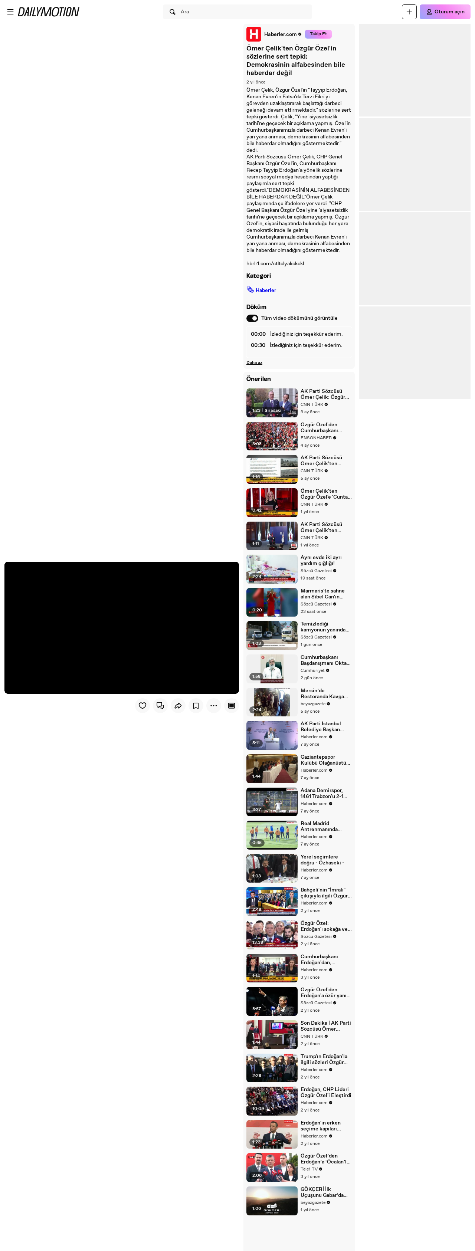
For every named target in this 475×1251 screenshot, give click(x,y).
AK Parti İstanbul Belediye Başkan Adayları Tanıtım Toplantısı (321, 727)
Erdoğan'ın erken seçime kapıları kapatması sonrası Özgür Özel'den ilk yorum (322, 1126)
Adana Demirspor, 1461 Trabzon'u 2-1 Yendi (322, 793)
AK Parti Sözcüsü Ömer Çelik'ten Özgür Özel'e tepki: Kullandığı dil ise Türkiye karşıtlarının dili (324, 461)
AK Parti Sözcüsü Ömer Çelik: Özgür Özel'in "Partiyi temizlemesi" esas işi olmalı (326, 394)
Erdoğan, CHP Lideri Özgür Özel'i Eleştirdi (326, 1093)
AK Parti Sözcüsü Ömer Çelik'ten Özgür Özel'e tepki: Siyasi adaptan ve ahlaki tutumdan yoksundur (323, 527)
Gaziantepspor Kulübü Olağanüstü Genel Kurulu (323, 760)
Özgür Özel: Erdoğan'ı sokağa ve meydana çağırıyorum (324, 926)
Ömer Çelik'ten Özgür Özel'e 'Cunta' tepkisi (325, 494)
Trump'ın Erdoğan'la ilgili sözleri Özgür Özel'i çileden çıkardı (326, 1060)
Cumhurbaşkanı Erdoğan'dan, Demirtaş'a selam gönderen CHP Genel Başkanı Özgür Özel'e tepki (326, 960)
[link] (274, 34)
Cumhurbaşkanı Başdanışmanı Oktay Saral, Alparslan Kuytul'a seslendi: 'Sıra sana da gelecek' (326, 660)
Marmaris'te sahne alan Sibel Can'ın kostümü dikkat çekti (323, 594)
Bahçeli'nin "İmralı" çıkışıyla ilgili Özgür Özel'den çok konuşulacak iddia (324, 893)
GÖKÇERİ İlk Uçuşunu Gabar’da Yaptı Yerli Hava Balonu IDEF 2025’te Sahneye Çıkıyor (325, 1192)
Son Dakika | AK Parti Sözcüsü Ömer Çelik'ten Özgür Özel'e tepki (326, 1026)
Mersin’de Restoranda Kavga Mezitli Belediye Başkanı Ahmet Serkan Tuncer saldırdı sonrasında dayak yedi (323, 694)
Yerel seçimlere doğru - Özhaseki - (322, 860)
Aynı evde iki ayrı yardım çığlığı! (321, 561)
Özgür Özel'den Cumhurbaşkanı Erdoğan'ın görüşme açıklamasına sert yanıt (324, 428)
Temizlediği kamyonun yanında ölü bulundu (323, 627)
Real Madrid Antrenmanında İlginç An (319, 827)
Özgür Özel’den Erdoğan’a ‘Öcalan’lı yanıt (324, 1159)
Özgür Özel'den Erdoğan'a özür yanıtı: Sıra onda (326, 993)
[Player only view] (231, 705)
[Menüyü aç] (10, 11)
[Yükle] (409, 11)
